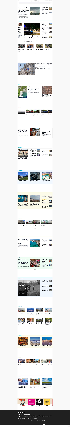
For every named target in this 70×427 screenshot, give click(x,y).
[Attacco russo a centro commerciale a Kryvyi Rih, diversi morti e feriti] (21, 222)
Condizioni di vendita (20, 414)
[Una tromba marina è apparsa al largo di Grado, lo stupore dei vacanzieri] (50, 12)
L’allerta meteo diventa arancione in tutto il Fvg (23, 16)
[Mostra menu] (18, 0)
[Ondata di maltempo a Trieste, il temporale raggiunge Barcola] (21, 111)
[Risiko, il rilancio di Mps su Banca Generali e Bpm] (44, 361)
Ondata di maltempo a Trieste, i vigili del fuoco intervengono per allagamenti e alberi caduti (23, 17)
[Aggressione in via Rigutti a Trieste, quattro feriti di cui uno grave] (36, 111)
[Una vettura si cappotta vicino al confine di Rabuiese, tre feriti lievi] (21, 310)
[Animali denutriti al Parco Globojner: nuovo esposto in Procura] (50, 24)
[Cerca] (18, 2)
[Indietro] (19, 116)
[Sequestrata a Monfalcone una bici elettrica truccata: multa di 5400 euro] (39, 46)
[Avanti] (51, 116)
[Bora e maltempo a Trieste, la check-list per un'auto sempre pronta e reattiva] (35, 198)
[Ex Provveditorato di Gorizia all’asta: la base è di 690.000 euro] (23, 153)
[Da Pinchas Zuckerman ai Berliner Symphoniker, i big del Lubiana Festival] (50, 286)
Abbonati (49, 0)
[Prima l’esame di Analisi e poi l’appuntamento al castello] (35, 176)
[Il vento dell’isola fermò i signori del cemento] (47, 176)
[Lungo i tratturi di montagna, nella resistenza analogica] (23, 176)
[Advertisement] (35, 5)
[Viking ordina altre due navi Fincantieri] (21, 361)
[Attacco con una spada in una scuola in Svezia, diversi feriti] (29, 222)
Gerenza (19, 415)
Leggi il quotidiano (47, 0)
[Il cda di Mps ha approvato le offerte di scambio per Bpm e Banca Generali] (36, 361)
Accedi (51, 0)
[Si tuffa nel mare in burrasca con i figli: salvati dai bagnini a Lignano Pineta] (48, 310)
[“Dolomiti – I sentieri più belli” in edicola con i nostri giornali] (35, 341)
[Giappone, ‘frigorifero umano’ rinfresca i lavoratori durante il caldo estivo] (36, 222)
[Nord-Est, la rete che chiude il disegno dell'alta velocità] (50, 197)
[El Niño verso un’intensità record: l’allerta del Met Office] (44, 222)
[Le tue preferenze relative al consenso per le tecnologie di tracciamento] (69, 426)
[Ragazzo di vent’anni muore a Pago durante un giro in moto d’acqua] (35, 243)
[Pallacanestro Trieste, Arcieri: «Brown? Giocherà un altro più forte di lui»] (50, 260)
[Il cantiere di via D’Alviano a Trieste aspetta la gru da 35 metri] (35, 132)
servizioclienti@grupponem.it (34, 419)
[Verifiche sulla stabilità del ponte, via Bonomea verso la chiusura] (29, 111)
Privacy (19, 416)
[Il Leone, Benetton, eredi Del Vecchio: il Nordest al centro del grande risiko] (30, 46)
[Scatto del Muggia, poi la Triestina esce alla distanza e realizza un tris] (50, 265)
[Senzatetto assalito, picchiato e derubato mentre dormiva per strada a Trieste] (50, 32)
